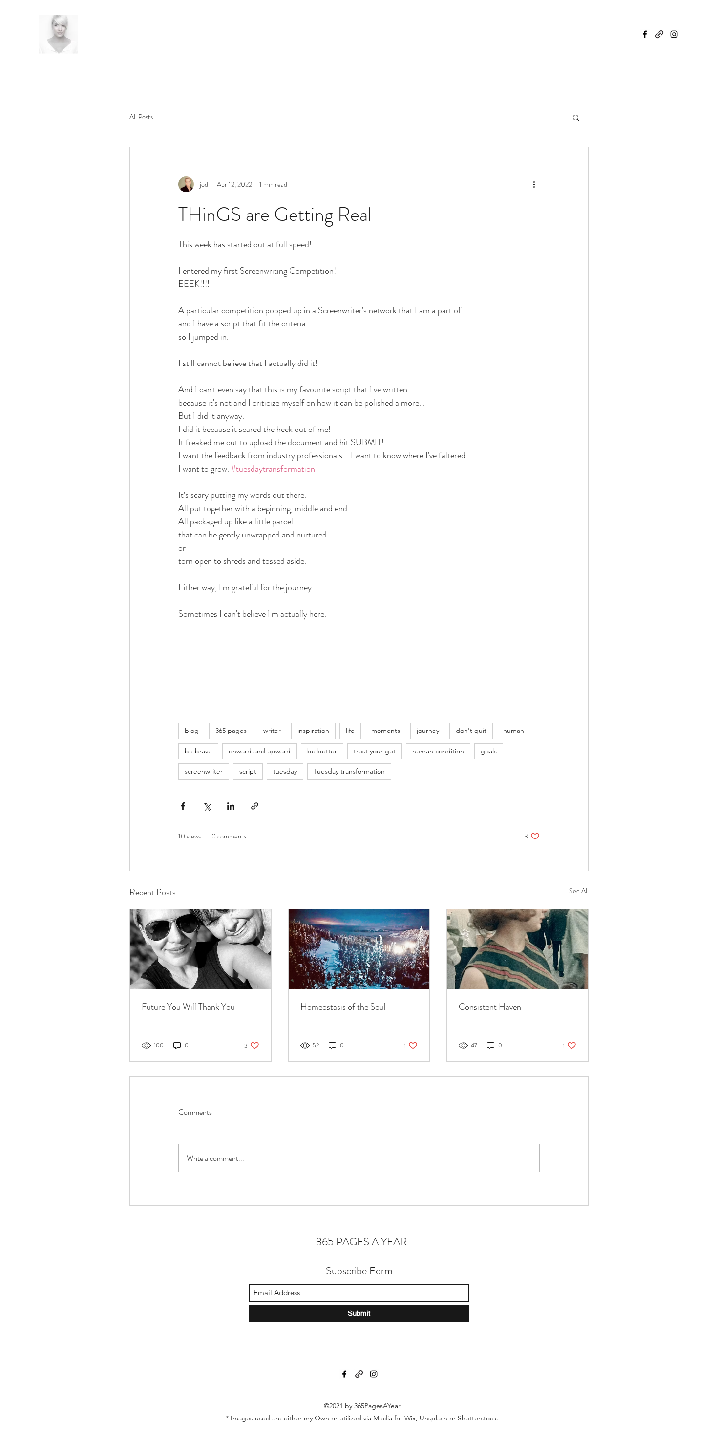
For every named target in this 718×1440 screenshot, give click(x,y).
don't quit (471, 730)
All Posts (141, 117)
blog (192, 730)
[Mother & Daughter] (200, 949)
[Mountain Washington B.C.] (359, 949)
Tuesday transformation (349, 771)
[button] (576, 117)
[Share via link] (254, 806)
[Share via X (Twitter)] (206, 806)
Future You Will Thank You (188, 1006)
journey (428, 730)
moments (385, 730)
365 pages (231, 730)
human (513, 730)
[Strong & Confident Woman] (517, 949)
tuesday (285, 771)
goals (489, 751)
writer (272, 730)
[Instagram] (674, 34)
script (247, 771)
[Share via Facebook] (183, 806)
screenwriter (204, 771)
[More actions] (534, 184)
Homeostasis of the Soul (343, 1006)
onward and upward (260, 751)
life (350, 730)
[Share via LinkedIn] (230, 806)
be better (322, 751)
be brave (198, 751)
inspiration (313, 730)
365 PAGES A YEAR (360, 1241)
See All (579, 891)
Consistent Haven (490, 1006)
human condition (438, 751)
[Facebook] (645, 34)
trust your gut (375, 751)
